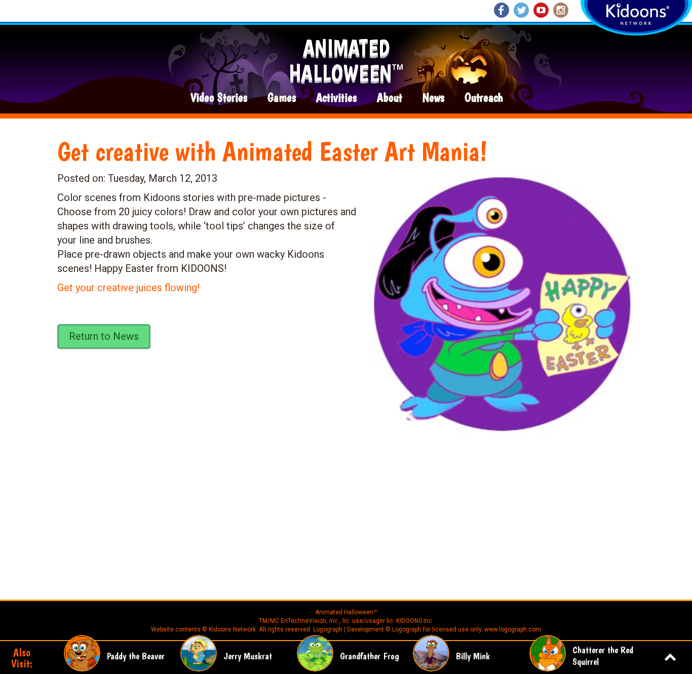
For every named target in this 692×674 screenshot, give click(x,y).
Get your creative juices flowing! (128, 288)
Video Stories (218, 98)
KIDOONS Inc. (415, 620)
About (389, 98)
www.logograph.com (512, 629)
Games (281, 98)
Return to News (104, 336)
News (433, 98)
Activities (336, 98)
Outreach (484, 98)
